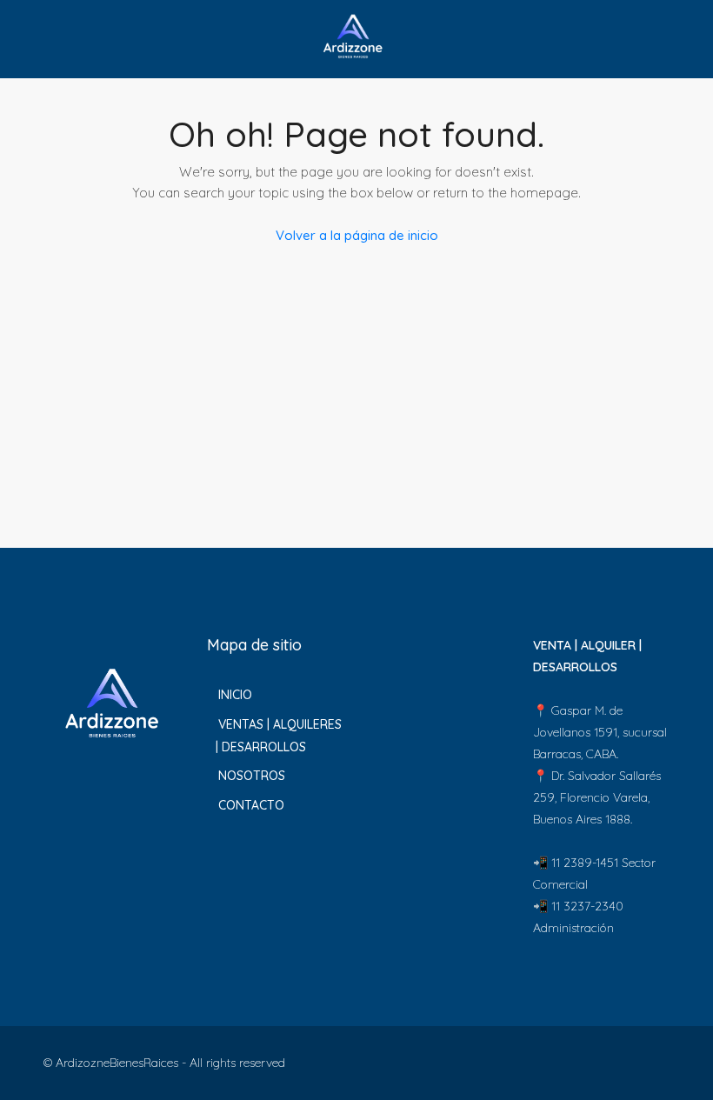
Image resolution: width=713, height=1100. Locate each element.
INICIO (235, 695)
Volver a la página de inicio (357, 235)
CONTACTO (251, 805)
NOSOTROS (251, 775)
